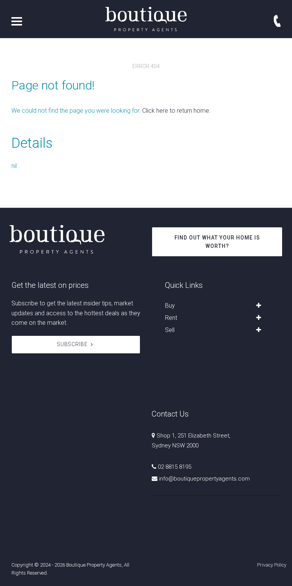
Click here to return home (175, 110)
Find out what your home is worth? (217, 242)
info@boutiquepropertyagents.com (204, 478)
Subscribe (72, 344)
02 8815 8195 (174, 466)
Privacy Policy (271, 565)
